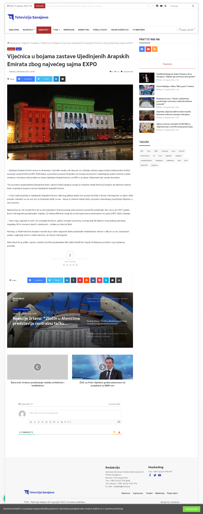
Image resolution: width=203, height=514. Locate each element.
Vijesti (25, 42)
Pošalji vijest (100, 29)
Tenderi (149, 493)
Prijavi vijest (172, 493)
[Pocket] (99, 280)
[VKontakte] (93, 280)
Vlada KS (144, 165)
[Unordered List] (50, 422)
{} (65, 422)
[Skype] (106, 280)
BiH (142, 151)
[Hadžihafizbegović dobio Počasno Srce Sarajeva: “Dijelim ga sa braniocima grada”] (146, 78)
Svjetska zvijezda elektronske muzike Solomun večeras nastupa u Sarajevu (75, 6)
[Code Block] (58, 422)
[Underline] (39, 422)
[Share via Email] (62, 79)
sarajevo (178, 156)
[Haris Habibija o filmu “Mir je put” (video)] (146, 90)
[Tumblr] (73, 280)
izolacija (165, 151)
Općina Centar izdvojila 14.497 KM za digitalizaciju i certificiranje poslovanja (174, 125)
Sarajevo (43, 29)
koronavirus (145, 156)
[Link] (62, 422)
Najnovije (28, 29)
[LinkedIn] (56, 79)
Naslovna (14, 29)
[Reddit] (86, 280)
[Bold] (31, 422)
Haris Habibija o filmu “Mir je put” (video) (175, 86)
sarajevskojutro (146, 160)
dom (149, 151)
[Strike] (42, 422)
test (179, 160)
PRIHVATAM (191, 509)
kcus (173, 151)
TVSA (55, 29)
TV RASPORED (138, 29)
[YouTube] (161, 5)
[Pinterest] (80, 280)
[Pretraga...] (193, 5)
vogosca (154, 165)
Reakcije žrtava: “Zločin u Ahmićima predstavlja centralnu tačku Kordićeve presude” (174, 101)
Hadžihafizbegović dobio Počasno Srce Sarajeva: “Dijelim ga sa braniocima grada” (175, 75)
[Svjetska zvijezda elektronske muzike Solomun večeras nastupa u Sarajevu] (146, 115)
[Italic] (35, 422)
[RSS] (165, 5)
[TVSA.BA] (28, 17)
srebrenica (170, 160)
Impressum (69, 29)
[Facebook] (157, 5)
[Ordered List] (46, 422)
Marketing (83, 29)
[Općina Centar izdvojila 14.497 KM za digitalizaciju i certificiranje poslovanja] (146, 128)
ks (154, 156)
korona (181, 151)
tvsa (185, 160)
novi (160, 156)
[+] (69, 422)
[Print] (119, 280)
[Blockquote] (54, 422)
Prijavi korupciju (120, 29)
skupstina (159, 160)
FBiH (156, 151)
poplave (169, 156)
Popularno (167, 64)
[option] (70, 320)
